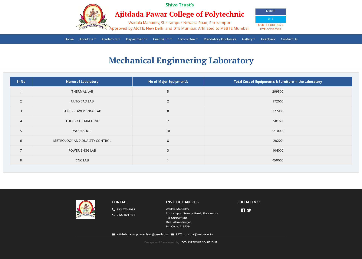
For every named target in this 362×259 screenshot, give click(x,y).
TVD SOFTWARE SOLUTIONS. (199, 242)
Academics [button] (109, 39)
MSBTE (270, 11)
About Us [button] (86, 39)
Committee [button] (186, 39)
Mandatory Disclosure (219, 39)
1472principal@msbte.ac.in (194, 234)
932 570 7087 (126, 209)
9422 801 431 (126, 214)
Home (69, 39)
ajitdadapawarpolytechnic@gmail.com (142, 234)
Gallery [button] (247, 39)
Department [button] (135, 39)
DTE (270, 18)
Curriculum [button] (161, 39)
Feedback (268, 39)
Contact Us (289, 39)
